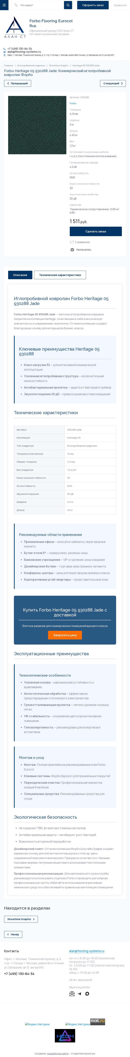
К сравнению (82, 242)
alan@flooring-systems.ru (24, 52)
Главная (8, 65)
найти (68, 5)
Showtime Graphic (58, 65)
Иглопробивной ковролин (31, 65)
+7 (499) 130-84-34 (19, 49)
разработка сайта (57, 1053)
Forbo (73, 103)
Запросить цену (65, 635)
